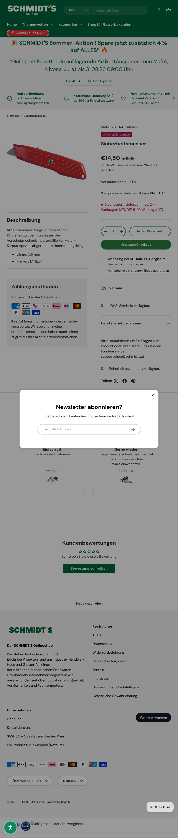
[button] (10, 828)
